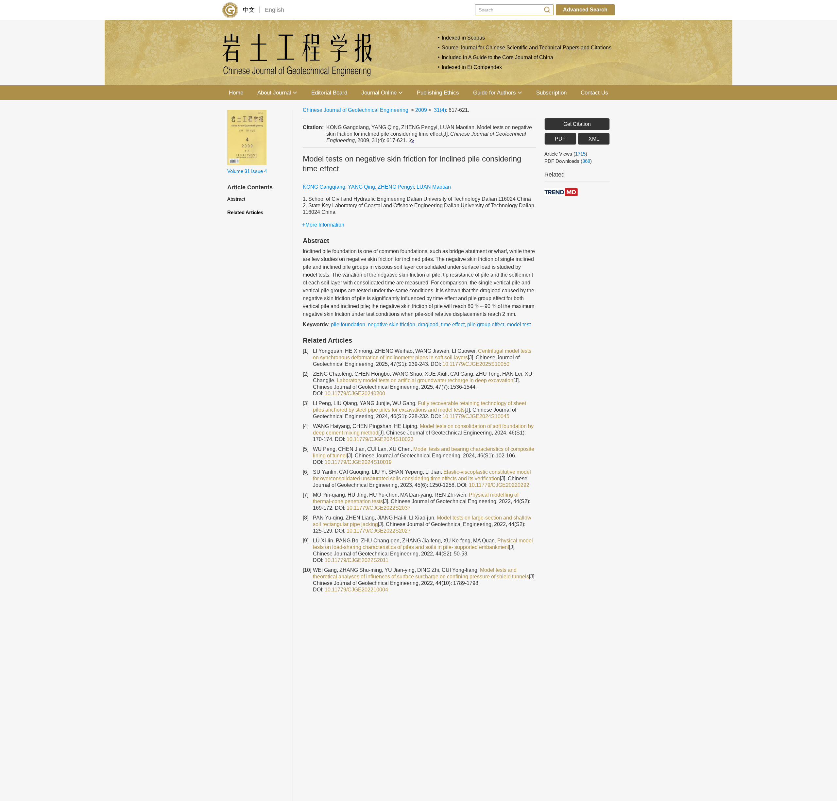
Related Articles (245, 212)
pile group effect (485, 324)
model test (519, 324)
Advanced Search (585, 9)
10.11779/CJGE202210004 (356, 589)
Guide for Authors (494, 93)
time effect (453, 324)
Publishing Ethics (438, 93)
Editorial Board (329, 93)
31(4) (440, 110)
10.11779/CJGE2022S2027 (379, 531)
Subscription (551, 93)
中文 (249, 10)
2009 (421, 110)
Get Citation (577, 124)
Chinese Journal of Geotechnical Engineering (355, 110)
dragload (428, 324)
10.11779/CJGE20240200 (355, 393)
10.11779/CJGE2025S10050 (475, 364)
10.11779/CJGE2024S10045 (475, 416)
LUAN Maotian (434, 187)
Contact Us (594, 93)
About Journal (274, 93)
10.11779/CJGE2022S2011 (356, 560)
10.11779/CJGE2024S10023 (380, 439)
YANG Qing (361, 187)
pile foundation (348, 324)
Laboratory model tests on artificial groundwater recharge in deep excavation (425, 380)
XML (594, 139)
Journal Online (379, 93)
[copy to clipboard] (411, 140)
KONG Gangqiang (324, 187)
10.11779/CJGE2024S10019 (358, 462)
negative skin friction (391, 324)
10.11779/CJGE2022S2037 (379, 508)
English (274, 10)
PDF (560, 139)
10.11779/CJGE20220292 (499, 485)
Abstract (236, 199)
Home (236, 93)
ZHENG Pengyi (396, 187)
